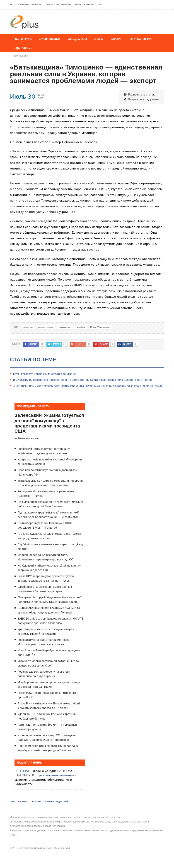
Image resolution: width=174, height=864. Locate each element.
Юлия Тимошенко (100, 327)
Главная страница (29, 4)
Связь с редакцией (58, 4)
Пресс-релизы (84, 4)
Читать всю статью (28, 438)
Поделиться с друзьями (144, 99)
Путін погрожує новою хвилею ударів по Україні (44, 374)
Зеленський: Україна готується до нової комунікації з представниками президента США (49, 423)
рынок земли (45, 327)
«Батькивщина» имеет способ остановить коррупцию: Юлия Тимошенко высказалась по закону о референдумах (87, 386)
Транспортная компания (56, 775)
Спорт (116, 38)
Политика (23, 38)
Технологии (140, 38)
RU (100, 4)
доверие (28, 327)
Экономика (49, 38)
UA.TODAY (22, 771)
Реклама (36, 802)
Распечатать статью (141, 94)
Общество (77, 38)
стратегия (64, 327)
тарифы (80, 327)
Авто (98, 38)
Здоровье (23, 47)
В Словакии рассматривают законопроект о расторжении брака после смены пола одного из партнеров (82, 379)
